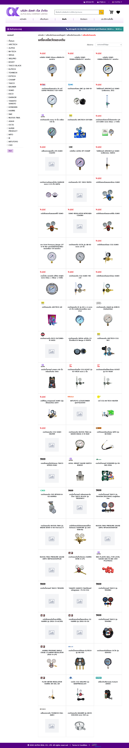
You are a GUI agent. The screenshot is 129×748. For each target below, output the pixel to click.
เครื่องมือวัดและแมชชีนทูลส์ (55, 35)
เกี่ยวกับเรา (44, 19)
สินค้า (64, 19)
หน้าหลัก (23, 19)
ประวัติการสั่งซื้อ (107, 19)
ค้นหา (10, 151)
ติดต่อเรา (83, 19)
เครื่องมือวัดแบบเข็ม (74, 35)
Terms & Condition (79, 745)
